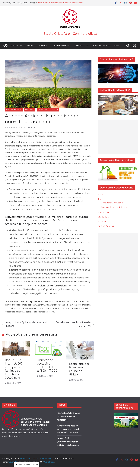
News (116, 45)
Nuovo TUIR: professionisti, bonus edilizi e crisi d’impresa (68, 441)
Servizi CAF (103, 213)
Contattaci (79, 45)
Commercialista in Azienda (114, 207)
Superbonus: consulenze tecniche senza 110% (73, 324)
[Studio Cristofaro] (27, 412)
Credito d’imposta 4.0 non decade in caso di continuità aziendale (68, 429)
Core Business (59, 45)
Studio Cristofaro (30, 127)
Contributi (29, 109)
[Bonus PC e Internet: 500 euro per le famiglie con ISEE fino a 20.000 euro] (16, 343)
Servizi (101, 199)
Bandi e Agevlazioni (14, 109)
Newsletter (103, 222)
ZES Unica (42, 45)
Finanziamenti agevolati (48, 109)
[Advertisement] (118, 137)
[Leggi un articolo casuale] (134, 45)
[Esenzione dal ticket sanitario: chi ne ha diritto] (80, 343)
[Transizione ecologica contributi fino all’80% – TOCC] (48, 343)
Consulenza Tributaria (112, 203)
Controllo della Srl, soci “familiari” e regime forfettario (68, 416)
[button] (67, 46)
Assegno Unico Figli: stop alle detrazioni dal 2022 (25, 324)
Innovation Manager (22, 45)
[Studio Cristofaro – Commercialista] (5, 45)
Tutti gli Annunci (106, 226)
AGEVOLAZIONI (100, 45)
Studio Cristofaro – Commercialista (70, 33)
